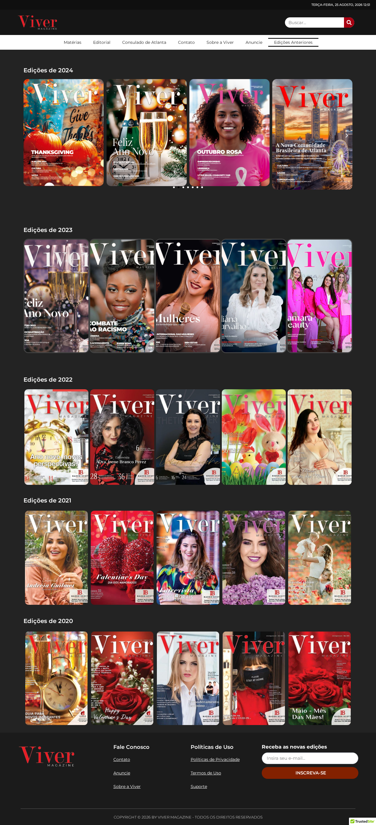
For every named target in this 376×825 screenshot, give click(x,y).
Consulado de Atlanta (144, 42)
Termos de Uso (206, 773)
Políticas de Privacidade (215, 759)
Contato (186, 42)
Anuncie (254, 42)
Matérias (72, 42)
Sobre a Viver (220, 42)
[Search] (349, 22)
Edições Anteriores (293, 42)
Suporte (199, 786)
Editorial (101, 42)
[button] (29, 135)
